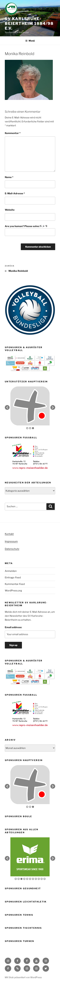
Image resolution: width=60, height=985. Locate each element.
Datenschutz (12, 548)
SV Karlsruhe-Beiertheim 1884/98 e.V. (29, 23)
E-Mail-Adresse (15, 193)
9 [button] (39, 879)
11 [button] (44, 879)
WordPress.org (13, 590)
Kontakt (9, 534)
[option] (30, 405)
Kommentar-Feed (15, 584)
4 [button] (24, 879)
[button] (7, 407)
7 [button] (33, 879)
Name (9, 177)
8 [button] (36, 879)
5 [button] (27, 879)
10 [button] (42, 879)
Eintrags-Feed (13, 577)
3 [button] (33, 428)
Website (10, 209)
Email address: (13, 627)
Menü (32, 40)
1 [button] (27, 428)
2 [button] (30, 428)
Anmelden (11, 571)
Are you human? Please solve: (22, 226)
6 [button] (30, 879)
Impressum (11, 541)
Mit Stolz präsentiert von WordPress (23, 977)
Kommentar (12, 133)
